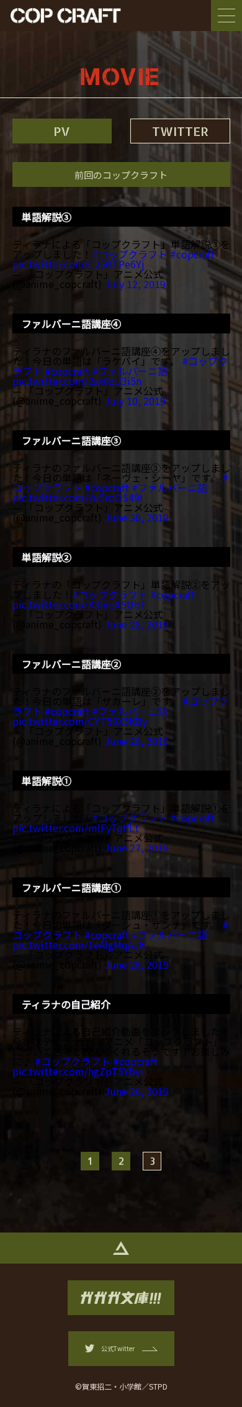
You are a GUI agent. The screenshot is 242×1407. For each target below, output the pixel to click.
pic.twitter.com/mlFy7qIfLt (75, 827)
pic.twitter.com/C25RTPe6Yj (78, 263)
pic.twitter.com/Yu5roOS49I (77, 497)
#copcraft (192, 254)
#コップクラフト (130, 254)
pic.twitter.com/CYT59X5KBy (79, 720)
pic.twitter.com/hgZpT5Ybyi (77, 1071)
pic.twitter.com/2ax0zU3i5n (76, 380)
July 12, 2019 (135, 283)
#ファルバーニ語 (130, 370)
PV (61, 131)
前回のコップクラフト (121, 174)
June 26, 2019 (136, 964)
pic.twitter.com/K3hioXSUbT (79, 604)
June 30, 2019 (136, 517)
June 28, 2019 (136, 624)
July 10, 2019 (135, 400)
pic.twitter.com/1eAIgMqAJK (78, 944)
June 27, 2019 (136, 847)
